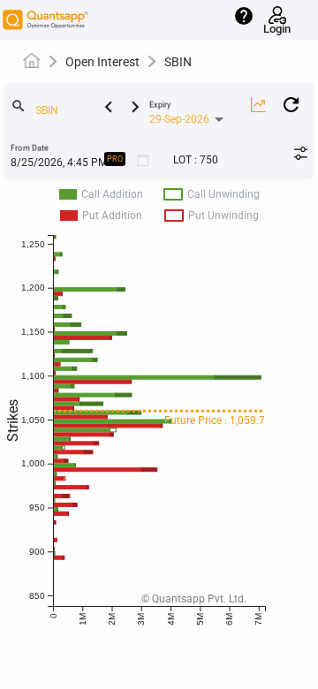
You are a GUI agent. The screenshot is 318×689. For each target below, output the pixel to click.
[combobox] (84, 111)
